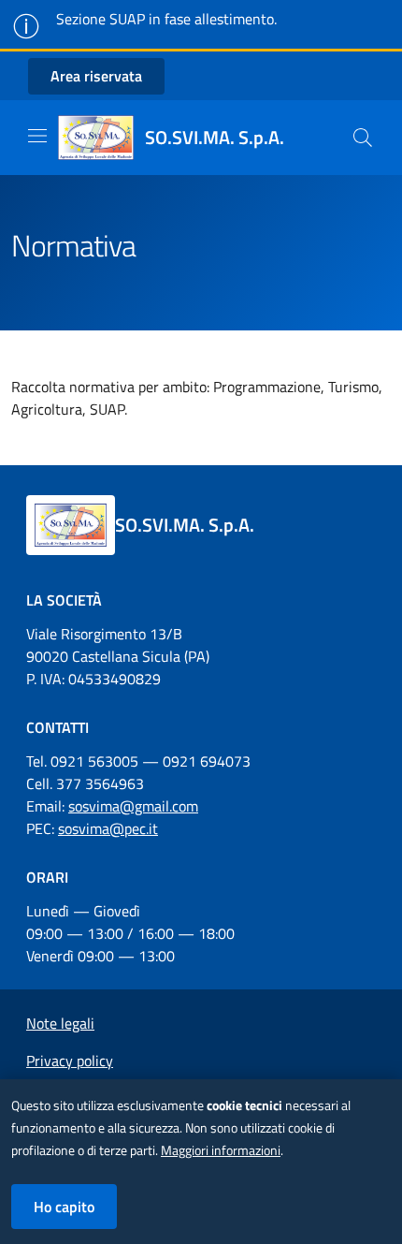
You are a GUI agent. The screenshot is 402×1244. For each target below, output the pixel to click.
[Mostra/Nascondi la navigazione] (37, 135)
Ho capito (64, 1206)
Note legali (60, 1023)
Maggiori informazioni (220, 1150)
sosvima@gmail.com (133, 806)
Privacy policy (69, 1060)
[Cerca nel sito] (363, 137)
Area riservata (96, 76)
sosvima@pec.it (108, 828)
